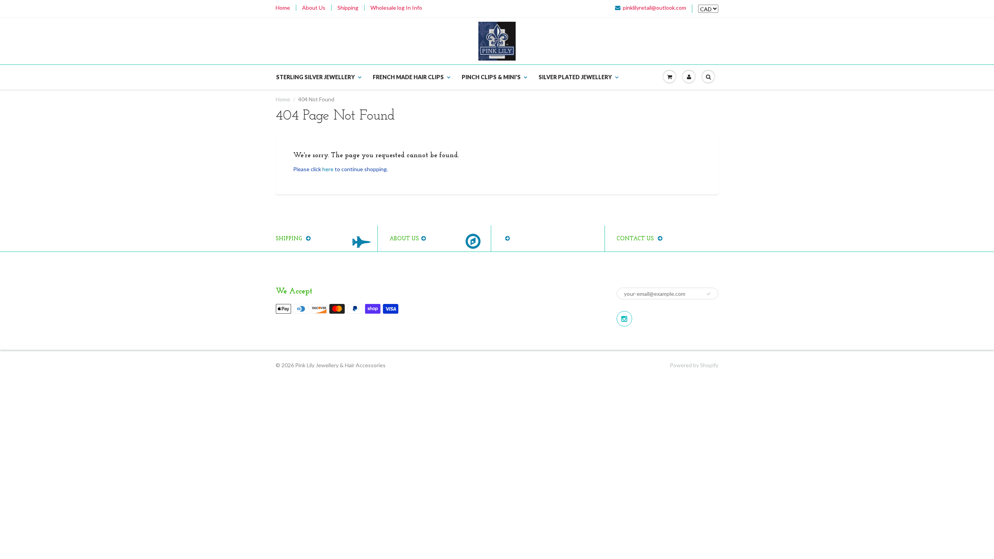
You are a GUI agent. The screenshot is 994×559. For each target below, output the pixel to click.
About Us (313, 8)
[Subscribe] (708, 294)
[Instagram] (624, 318)
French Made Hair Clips (408, 77)
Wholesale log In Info (396, 8)
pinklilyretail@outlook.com (654, 8)
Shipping (347, 8)
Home (283, 8)
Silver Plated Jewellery (575, 77)
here (328, 169)
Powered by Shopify (694, 365)
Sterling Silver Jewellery (315, 77)
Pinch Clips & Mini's (491, 77)
